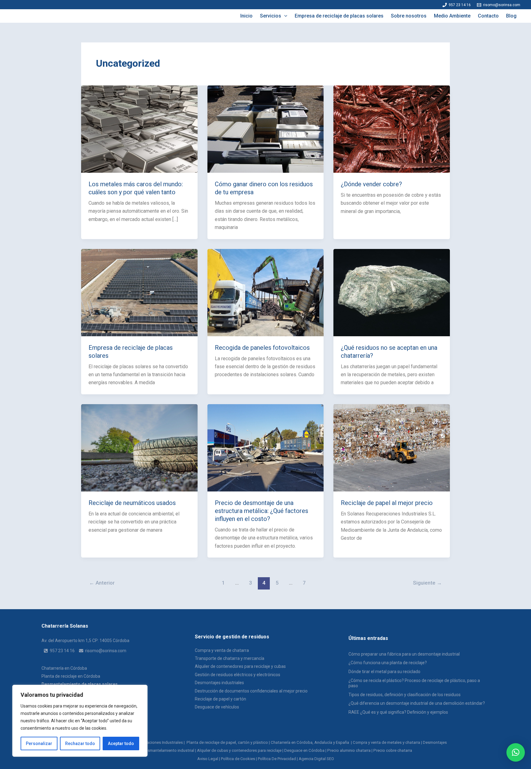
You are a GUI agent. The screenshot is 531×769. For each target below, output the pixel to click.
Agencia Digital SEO (316, 758)
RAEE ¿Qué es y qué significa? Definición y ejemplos (398, 712)
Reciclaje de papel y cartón (220, 698)
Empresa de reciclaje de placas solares (339, 16)
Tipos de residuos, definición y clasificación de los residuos (404, 694)
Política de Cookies (238, 758)
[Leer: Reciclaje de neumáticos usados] (139, 447)
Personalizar (39, 743)
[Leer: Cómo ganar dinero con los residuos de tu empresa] (265, 129)
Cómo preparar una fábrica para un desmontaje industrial (404, 654)
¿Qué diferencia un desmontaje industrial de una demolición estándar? (416, 703)
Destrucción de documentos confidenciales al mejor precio (251, 690)
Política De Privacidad (277, 758)
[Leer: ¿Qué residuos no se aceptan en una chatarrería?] (391, 292)
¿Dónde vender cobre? (371, 184)
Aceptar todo (121, 743)
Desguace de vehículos (217, 706)
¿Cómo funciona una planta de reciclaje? (387, 662)
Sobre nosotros (409, 16)
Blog (511, 16)
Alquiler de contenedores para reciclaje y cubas (240, 666)
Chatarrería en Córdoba (64, 668)
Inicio (246, 16)
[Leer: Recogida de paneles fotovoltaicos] (265, 292)
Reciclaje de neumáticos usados (132, 503)
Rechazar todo (80, 743)
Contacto (488, 16)
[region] (80, 721)
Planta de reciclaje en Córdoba (70, 676)
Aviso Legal (207, 758)
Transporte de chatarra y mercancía (229, 658)
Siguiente (427, 583)
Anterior (102, 583)
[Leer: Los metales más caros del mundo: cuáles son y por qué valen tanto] (139, 129)
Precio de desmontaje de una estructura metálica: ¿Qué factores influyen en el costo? (261, 511)
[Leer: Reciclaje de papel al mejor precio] (391, 447)
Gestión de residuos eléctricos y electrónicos (237, 674)
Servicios (270, 16)
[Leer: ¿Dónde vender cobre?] (391, 129)
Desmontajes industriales (219, 682)
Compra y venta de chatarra (222, 650)
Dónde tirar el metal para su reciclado (384, 671)
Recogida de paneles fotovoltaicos (262, 347)
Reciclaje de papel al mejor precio (387, 503)
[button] (284, 16)
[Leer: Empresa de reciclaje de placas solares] (139, 292)
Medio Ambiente (452, 16)
